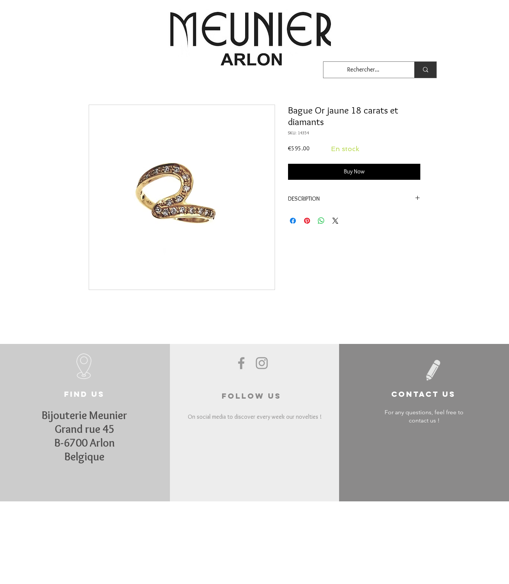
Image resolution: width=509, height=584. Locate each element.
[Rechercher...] (425, 70)
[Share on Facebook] (292, 220)
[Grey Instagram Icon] (262, 363)
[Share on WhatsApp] (321, 220)
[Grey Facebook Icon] (241, 363)
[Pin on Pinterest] (307, 220)
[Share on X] (335, 220)
